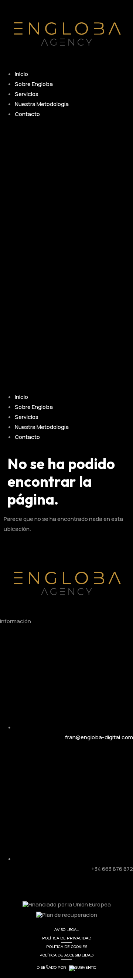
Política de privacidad (66, 938)
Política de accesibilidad (66, 955)
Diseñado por (52, 967)
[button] (66, 255)
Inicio (21, 74)
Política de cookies (66, 946)
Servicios (26, 94)
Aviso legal (66, 929)
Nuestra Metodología (42, 104)
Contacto (27, 114)
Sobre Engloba (34, 84)
